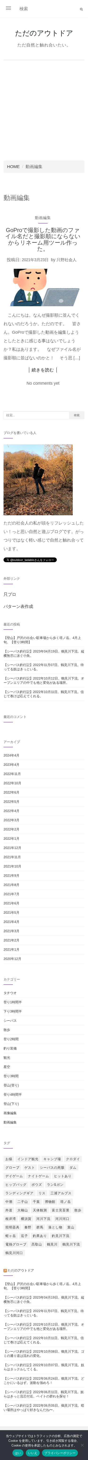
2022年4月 (11, 811)
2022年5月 (11, 801)
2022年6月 (11, 792)
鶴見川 (52, 1244)
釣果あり (40, 1236)
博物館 (50, 1202)
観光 (7, 1057)
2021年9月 (11, 875)
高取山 (36, 1244)
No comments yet (43, 383)
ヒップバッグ (16, 1184)
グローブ (12, 1167)
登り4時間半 (13, 1094)
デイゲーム (14, 1176)
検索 (77, 415)
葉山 (70, 1227)
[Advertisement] (44, 109)
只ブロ (10, 594)
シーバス (10, 1020)
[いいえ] (82, 1445)
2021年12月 (12, 848)
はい (18, 1453)
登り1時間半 (13, 1002)
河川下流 (43, 1219)
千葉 (36, 1202)
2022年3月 (11, 820)
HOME (13, 166)
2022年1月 (11, 838)
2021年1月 (11, 949)
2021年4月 (11, 922)
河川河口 (62, 1219)
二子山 (22, 1202)
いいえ (33, 1453)
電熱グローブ (16, 1244)
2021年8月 (11, 885)
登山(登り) (11, 1085)
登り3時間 (11, 1076)
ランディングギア (19, 1193)
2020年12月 (12, 959)
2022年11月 (12, 774)
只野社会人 (67, 260)
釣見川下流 (60, 1236)
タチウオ (10, 993)
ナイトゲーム (38, 1176)
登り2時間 (11, 1039)
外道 (8, 1210)
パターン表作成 (18, 606)
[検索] (81, 9)
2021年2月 (11, 940)
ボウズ (36, 1184)
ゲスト (29, 1167)
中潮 (8, 1202)
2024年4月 (11, 755)
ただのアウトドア (44, 32)
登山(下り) (11, 1104)
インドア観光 (27, 1159)
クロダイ (73, 1159)
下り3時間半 (13, 1011)
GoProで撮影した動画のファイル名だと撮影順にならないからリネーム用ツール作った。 (42, 239)
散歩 (7, 1030)
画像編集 (10, 1113)
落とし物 (55, 1227)
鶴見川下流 (71, 1244)
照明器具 (12, 1227)
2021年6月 (11, 903)
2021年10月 (12, 866)
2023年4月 (11, 764)
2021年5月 (11, 912)
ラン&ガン (55, 1184)
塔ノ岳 (65, 1202)
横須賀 (26, 1219)
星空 (7, 1067)
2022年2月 (11, 829)
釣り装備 (10, 1048)
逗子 (24, 1236)
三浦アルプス (61, 1193)
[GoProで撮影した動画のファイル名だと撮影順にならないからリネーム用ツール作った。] (43, 287)
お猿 (8, 1159)
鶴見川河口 (14, 1253)
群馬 (39, 1227)
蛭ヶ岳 (10, 1236)
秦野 (27, 1227)
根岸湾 (10, 1219)
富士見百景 (60, 1210)
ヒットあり (63, 1176)
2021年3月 (11, 931)
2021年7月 (11, 894)
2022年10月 (12, 783)
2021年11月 (12, 857)
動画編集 (43, 217)
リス (42, 1193)
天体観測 (40, 1210)
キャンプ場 (52, 1159)
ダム (73, 1167)
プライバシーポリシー (60, 1453)
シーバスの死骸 (52, 1167)
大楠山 (22, 1210)
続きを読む (43, 369)
